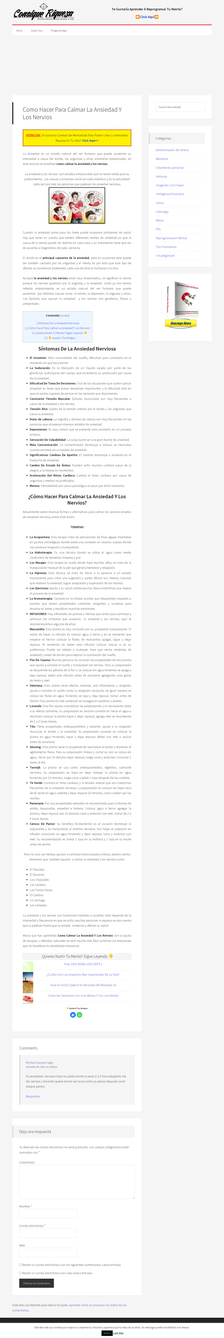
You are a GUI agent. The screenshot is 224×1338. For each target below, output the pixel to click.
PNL (158, 229)
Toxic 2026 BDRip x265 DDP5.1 (83, 964)
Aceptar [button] (107, 1333)
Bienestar (162, 159)
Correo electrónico (32, 1226)
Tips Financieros (166, 247)
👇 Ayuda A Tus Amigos (59, 338)
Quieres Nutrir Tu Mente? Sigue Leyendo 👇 (60, 333)
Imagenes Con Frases (170, 185)
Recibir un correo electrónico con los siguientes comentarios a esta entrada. (71, 1265)
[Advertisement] (112, 61)
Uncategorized (165, 255)
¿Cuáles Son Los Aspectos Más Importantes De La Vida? (83, 974)
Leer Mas (118, 1333)
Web (22, 1245)
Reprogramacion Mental (171, 238)
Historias (161, 176)
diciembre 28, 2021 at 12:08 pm (41, 1066)
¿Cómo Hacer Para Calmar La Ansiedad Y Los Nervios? (57, 328)
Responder (33, 1096)
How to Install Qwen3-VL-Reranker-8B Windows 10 (83, 985)
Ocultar (65, 315)
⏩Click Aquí (144, 17)
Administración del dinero (172, 150)
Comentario (26, 1162)
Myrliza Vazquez (36, 1063)
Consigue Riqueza (43, 12)
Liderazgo (162, 212)
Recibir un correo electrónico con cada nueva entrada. (57, 1273)
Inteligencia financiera (170, 194)
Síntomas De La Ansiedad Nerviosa (57, 323)
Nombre (25, 1206)
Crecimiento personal (170, 168)
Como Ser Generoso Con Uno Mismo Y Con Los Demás (83, 995)
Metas (160, 220)
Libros (160, 203)
